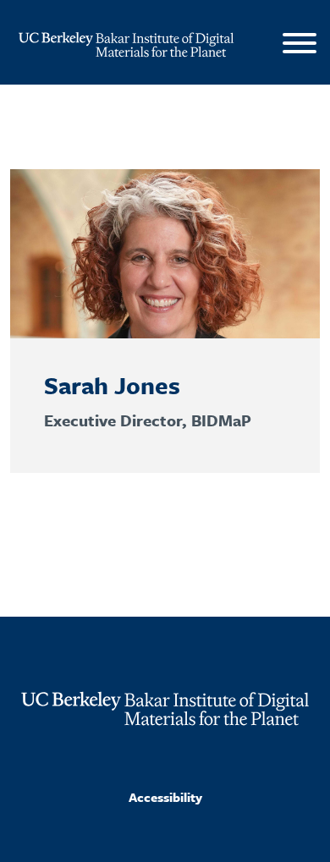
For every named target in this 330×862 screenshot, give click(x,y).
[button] (299, 45)
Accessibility (165, 797)
